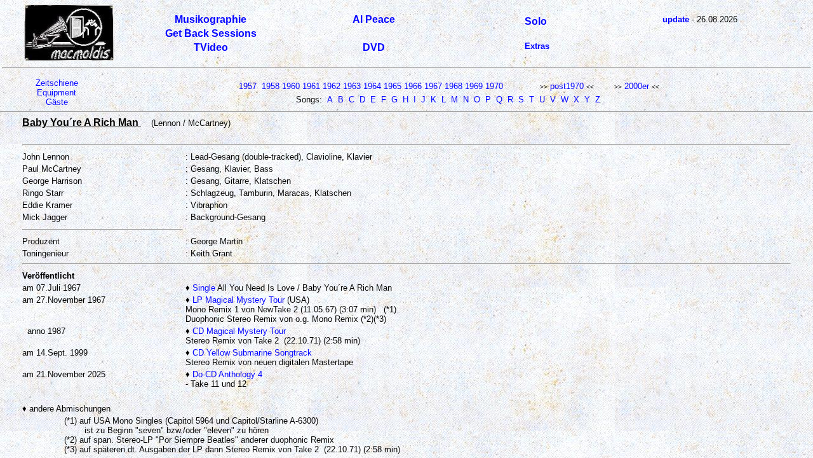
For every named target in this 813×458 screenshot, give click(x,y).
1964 (372, 86)
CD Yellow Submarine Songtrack (252, 352)
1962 (331, 86)
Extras (537, 46)
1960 (291, 86)
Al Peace (374, 19)
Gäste (57, 102)
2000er (636, 86)
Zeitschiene (57, 83)
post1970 (567, 86)
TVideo (211, 47)
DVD (374, 47)
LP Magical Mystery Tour (238, 300)
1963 (352, 86)
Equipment (56, 92)
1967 (433, 86)
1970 (494, 86)
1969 (474, 86)
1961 (311, 86)
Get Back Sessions (211, 33)
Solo (536, 21)
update (675, 19)
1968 (453, 86)
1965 (392, 86)
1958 (270, 86)
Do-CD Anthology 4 (227, 374)
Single (203, 288)
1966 (413, 86)
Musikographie (210, 19)
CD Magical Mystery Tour (239, 331)
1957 (248, 86)
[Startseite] (69, 58)
